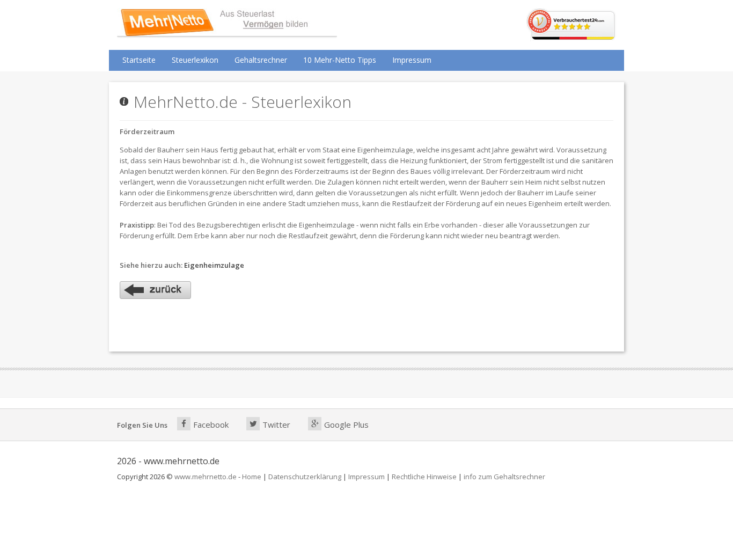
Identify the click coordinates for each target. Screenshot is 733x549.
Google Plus (346, 424)
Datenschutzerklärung (304, 476)
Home (251, 476)
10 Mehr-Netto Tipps (339, 60)
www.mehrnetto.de (205, 476)
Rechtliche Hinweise (424, 476)
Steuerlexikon (195, 60)
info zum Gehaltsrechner (504, 476)
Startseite (139, 60)
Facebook (211, 424)
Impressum (411, 60)
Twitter (276, 424)
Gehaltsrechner (260, 60)
